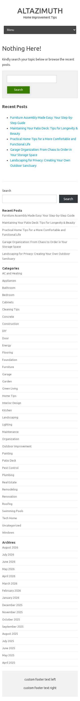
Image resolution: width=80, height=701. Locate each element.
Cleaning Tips (11, 309)
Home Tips (9, 395)
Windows (8, 532)
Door (5, 338)
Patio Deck (9, 460)
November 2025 (12, 612)
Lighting (7, 424)
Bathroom (8, 287)
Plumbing (8, 474)
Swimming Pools (12, 510)
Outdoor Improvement (17, 446)
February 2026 (11, 590)
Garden (7, 381)
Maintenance (10, 431)
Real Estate (9, 482)
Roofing (7, 503)
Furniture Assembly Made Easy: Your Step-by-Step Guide (38, 215)
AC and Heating (12, 273)
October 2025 (11, 619)
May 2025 (8, 655)
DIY (4, 330)
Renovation (9, 496)
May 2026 (8, 568)
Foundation (9, 359)
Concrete (8, 316)
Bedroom (8, 294)
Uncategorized (11, 525)
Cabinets (8, 302)
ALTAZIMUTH (40, 10)
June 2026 (8, 561)
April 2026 (8, 576)
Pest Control (10, 467)
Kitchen (7, 410)
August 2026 (10, 547)
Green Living (10, 388)
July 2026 (8, 554)
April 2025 (8, 662)
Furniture (8, 366)
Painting (7, 453)
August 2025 (10, 633)
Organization (10, 438)
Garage (7, 374)
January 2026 (10, 597)
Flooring (7, 352)
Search (6, 190)
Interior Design (11, 402)
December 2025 (12, 605)
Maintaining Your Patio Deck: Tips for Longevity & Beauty (38, 222)
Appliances (9, 280)
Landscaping (10, 417)
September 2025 (13, 626)
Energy (6, 345)
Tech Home (9, 518)
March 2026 (9, 583)
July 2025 (8, 641)
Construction (10, 323)
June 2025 (8, 648)
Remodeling (10, 489)
